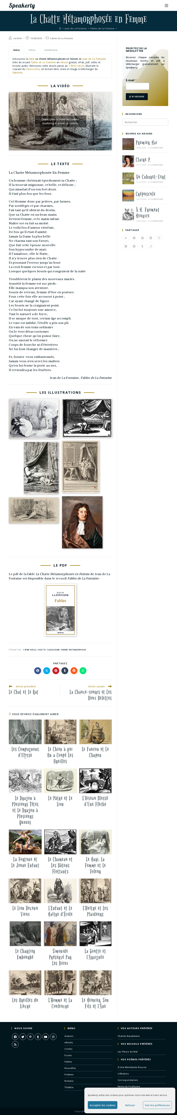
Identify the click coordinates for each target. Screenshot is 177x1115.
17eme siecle (29, 649)
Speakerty (22, 5)
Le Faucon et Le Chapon (95, 752)
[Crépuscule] (128, 195)
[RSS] (15, 1044)
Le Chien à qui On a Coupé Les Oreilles (60, 755)
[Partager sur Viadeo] (150, 246)
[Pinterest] (30, 1036)
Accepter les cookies (102, 1105)
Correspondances (128, 1080)
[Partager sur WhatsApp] (83, 670)
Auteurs (68, 1036)
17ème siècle (76, 65)
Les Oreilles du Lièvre (25, 1003)
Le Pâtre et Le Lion (60, 801)
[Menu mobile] (166, 5)
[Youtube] (45, 1036)
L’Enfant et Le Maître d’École (60, 911)
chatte (42, 649)
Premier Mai (146, 142)
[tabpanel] (60, 66)
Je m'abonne (136, 96)
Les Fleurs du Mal (128, 1051)
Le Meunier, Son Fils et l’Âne (95, 1003)
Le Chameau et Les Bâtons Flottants (60, 865)
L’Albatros (123, 1073)
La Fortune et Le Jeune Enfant (25, 862)
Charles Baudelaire (129, 1036)
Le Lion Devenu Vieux (25, 911)
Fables (68, 1061)
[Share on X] (46, 670)
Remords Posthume (129, 1086)
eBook (64, 62)
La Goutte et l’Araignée (95, 954)
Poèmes (69, 1074)
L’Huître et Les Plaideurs (95, 911)
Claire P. (143, 159)
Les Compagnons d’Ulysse (25, 752)
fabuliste (17, 72)
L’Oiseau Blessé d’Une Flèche (95, 801)
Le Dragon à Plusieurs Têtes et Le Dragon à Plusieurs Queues (25, 810)
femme (64, 649)
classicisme (53, 649)
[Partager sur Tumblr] (64, 670)
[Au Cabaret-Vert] (128, 178)
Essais (68, 1055)
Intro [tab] (16, 50)
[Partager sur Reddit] (74, 670)
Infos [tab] (32, 50)
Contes (68, 1048)
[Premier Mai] (128, 144)
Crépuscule (146, 194)
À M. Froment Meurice (148, 212)
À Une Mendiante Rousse (132, 1067)
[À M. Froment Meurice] (128, 214)
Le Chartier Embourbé (25, 954)
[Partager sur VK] (125, 246)
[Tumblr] (38, 1036)
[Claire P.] (128, 161)
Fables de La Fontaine (61, 38)
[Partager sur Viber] (159, 238)
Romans (69, 1080)
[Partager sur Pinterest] (55, 670)
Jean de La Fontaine (94, 58)
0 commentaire (155, 148)
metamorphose (77, 649)
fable (32, 58)
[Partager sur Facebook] (37, 670)
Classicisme (33, 69)
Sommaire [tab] (51, 50)
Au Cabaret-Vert (151, 176)
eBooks (68, 1042)
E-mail (131, 80)
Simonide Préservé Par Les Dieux (60, 957)
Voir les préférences (157, 1105)
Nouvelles (70, 1068)
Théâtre (68, 1087)
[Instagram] (53, 1036)
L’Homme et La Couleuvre (60, 1003)
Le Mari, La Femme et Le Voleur (95, 865)
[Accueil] (60, 28)
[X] (23, 1036)
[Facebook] (15, 1036)
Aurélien (17, 38)
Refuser (130, 1105)
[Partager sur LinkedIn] (150, 238)
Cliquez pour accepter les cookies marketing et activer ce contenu (60, 121)
